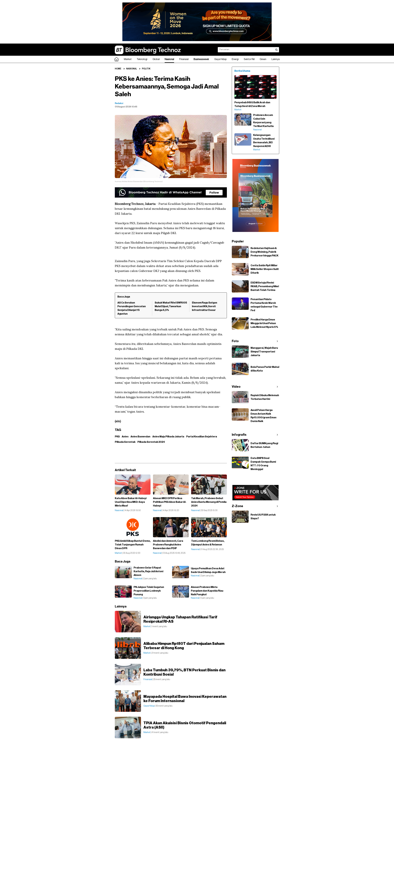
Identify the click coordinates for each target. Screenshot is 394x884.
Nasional (169, 59)
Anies (125, 436)
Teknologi (142, 59)
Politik (146, 69)
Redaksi (119, 103)
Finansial (184, 59)
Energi (235, 59)
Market (128, 59)
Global (156, 59)
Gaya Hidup (220, 59)
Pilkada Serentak (125, 442)
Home (118, 69)
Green (263, 59)
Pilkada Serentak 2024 (151, 442)
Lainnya (275, 59)
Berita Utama (242, 71)
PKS (117, 436)
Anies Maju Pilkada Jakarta (168, 436)
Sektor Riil (249, 59)
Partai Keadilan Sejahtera (201, 436)
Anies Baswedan (140, 436)
